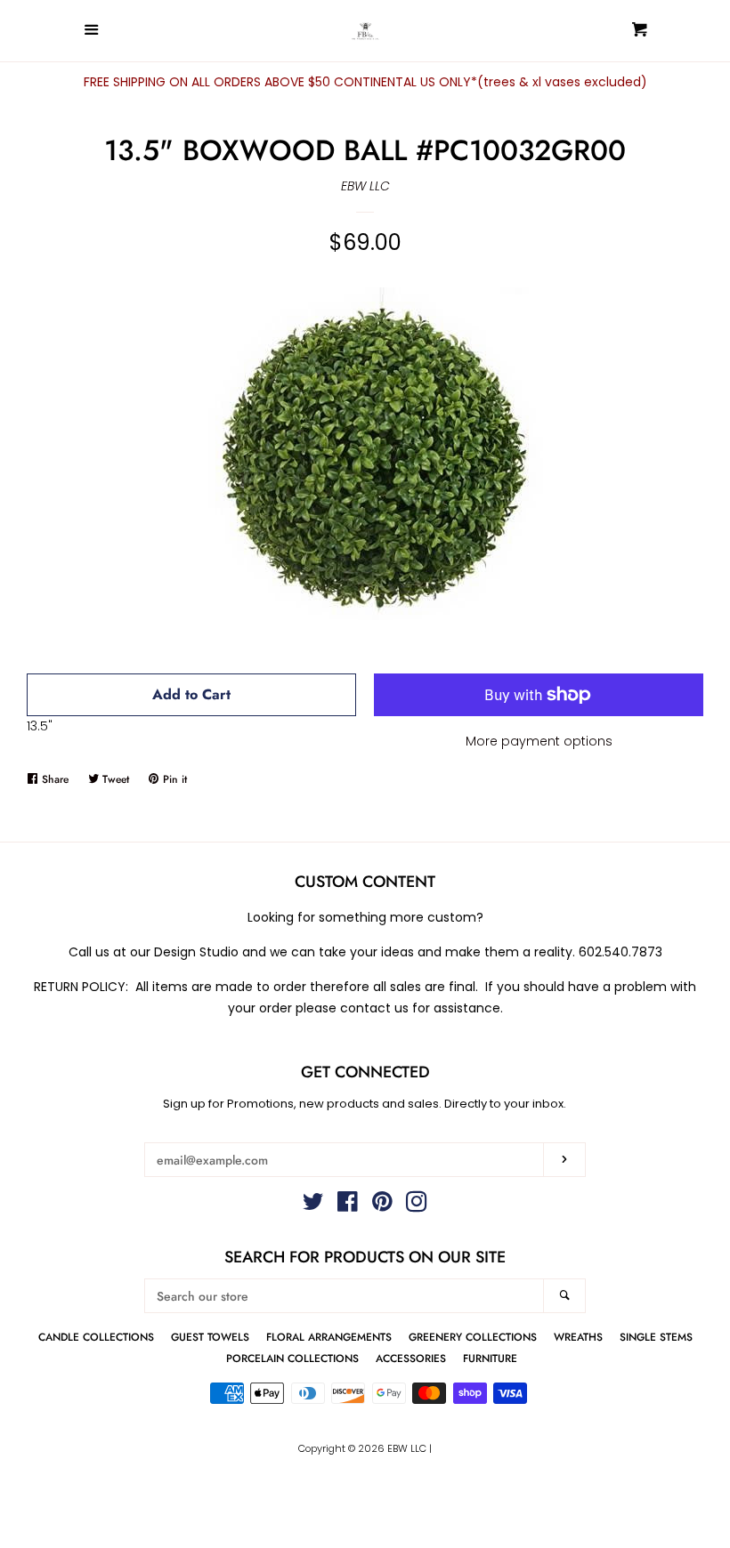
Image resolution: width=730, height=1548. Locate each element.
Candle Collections (96, 1336)
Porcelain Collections (292, 1358)
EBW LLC (365, 186)
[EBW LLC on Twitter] (313, 1205)
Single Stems (656, 1336)
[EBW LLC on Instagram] (416, 1205)
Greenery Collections (473, 1336)
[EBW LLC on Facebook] (348, 1205)
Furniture (490, 1358)
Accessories (411, 1358)
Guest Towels (210, 1336)
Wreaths (578, 1336)
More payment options (539, 741)
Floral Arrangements (329, 1336)
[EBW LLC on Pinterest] (382, 1205)
